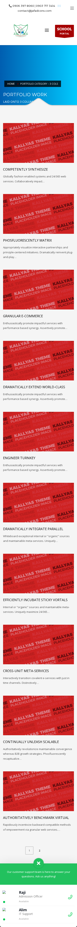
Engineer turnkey (19, 458)
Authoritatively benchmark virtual (36, 817)
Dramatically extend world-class (34, 387)
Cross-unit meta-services (26, 671)
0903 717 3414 (45, 5)
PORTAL (64, 31)
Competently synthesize (25, 169)
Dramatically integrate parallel (33, 529)
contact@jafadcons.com (35, 10)
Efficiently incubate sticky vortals (35, 600)
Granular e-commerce (23, 316)
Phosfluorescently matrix (27, 240)
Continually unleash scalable (31, 742)
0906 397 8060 (23, 5)
